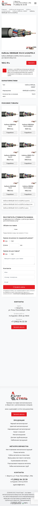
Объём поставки (10, 225)
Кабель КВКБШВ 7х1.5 (10, 187)
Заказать (31, 63)
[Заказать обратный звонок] (36, 498)
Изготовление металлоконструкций (19, 449)
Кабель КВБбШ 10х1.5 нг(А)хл (28, 187)
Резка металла (19, 452)
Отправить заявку (19, 287)
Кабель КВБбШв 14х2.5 (10, 156)
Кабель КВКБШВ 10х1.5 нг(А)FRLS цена (15, 208)
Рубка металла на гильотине (19, 455)
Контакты (7, 268)
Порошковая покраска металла (19, 463)
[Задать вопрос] (36, 494)
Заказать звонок (19, 327)
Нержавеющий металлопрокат (19, 429)
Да (6, 241)
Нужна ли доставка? (11, 251)
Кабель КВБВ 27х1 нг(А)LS (28, 156)
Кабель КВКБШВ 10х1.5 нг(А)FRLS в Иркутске (17, 204)
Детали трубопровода (19, 437)
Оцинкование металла (19, 460)
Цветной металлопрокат (19, 426)
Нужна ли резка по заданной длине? (18, 238)
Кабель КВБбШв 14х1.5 (10, 125)
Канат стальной (19, 432)
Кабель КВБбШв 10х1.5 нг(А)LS (28, 125)
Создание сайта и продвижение (16, 503)
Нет (12, 241)
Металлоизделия (19, 434)
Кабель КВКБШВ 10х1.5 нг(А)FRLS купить (16, 201)
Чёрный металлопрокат (19, 423)
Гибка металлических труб (19, 466)
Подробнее (10, 132)
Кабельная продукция (19, 440)
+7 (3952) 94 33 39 (20, 5)
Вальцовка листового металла (19, 458)
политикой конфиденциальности (23, 293)
